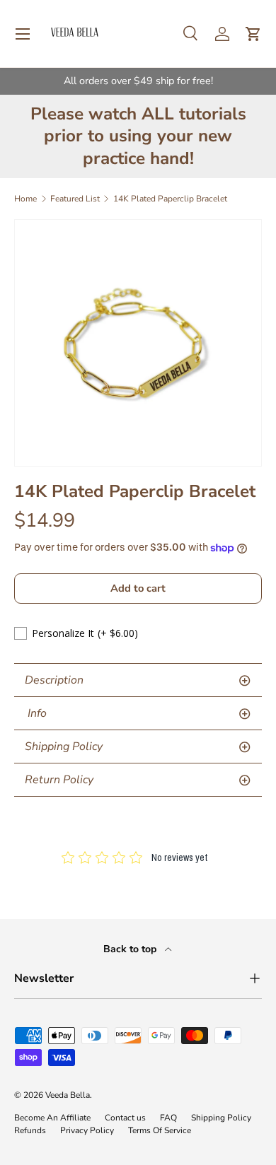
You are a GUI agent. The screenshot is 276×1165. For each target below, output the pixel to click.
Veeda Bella (67, 1095)
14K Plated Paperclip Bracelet (170, 198)
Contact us (125, 1117)
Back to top (131, 949)
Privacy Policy (87, 1130)
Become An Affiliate (52, 1117)
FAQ (168, 1117)
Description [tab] (54, 680)
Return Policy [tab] (59, 780)
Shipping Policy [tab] (64, 746)
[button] (253, 33)
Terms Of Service (159, 1130)
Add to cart (138, 588)
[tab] (138, 713)
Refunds (30, 1130)
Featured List (75, 198)
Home (25, 198)
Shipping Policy (221, 1117)
